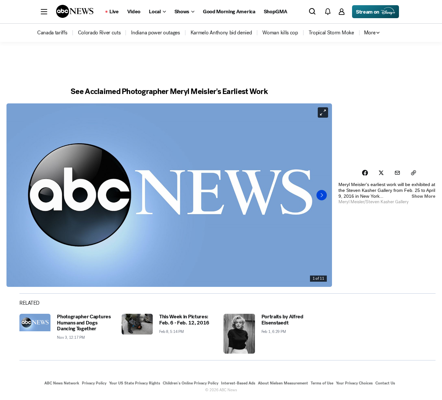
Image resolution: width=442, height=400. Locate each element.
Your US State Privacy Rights (134, 383)
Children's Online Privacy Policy (190, 383)
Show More (424, 196)
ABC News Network (61, 383)
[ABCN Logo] (75, 11)
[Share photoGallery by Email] (397, 173)
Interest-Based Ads (238, 383)
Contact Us (385, 383)
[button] (44, 11)
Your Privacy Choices (354, 383)
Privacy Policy (94, 383)
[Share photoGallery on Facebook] (365, 173)
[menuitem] (52, 32)
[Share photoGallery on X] (381, 173)
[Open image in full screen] (323, 112)
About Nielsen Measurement (283, 383)
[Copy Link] (413, 173)
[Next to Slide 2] (321, 195)
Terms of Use (322, 383)
